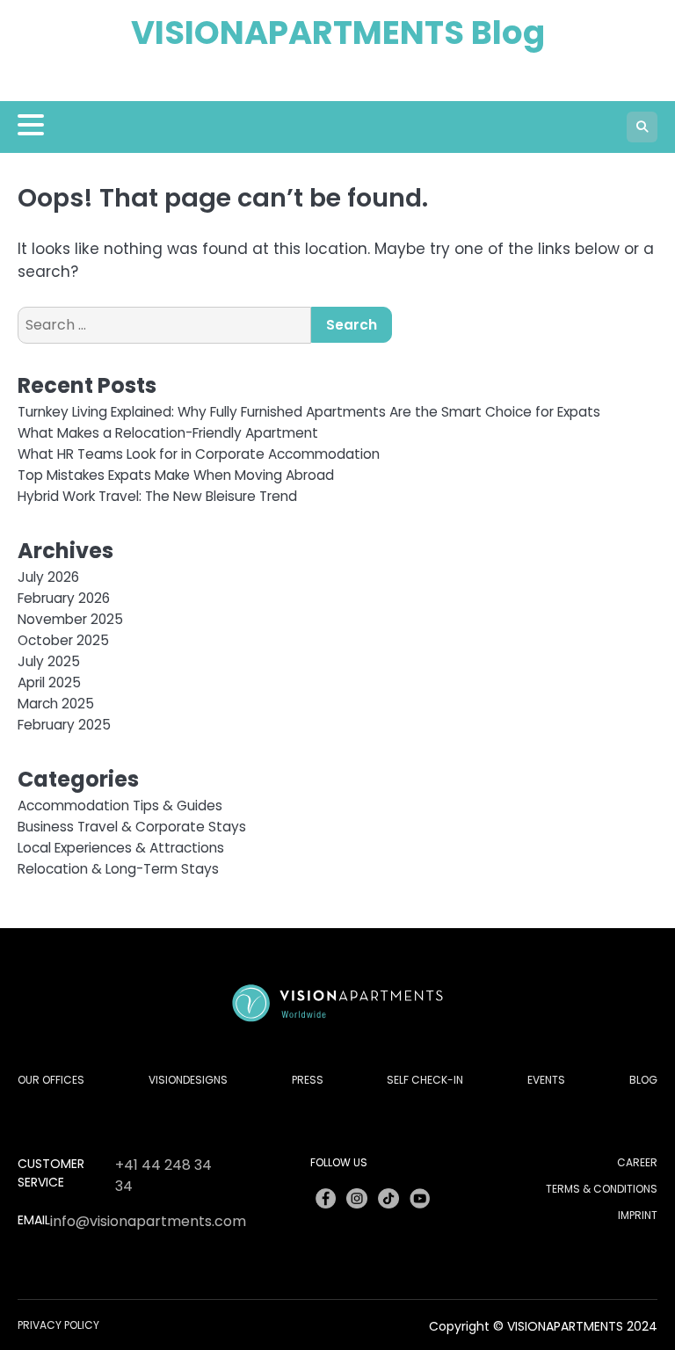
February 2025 (64, 724)
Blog (643, 1079)
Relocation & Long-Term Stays (118, 869)
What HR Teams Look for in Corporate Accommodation (199, 454)
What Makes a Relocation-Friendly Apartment (168, 433)
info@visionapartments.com (148, 1221)
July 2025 (49, 661)
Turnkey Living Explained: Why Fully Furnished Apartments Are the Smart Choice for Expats (309, 412)
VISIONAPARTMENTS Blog (338, 32)
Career (637, 1162)
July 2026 (48, 577)
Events (546, 1079)
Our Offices (51, 1079)
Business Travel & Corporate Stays (132, 826)
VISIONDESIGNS (188, 1079)
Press (307, 1079)
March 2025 (56, 703)
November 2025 (70, 619)
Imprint (637, 1215)
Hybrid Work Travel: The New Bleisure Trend (157, 496)
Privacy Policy (58, 1324)
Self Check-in (425, 1079)
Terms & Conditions (601, 1188)
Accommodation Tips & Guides (120, 805)
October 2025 (63, 640)
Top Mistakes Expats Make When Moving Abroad (176, 475)
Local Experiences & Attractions (121, 847)
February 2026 (64, 598)
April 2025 (49, 682)
